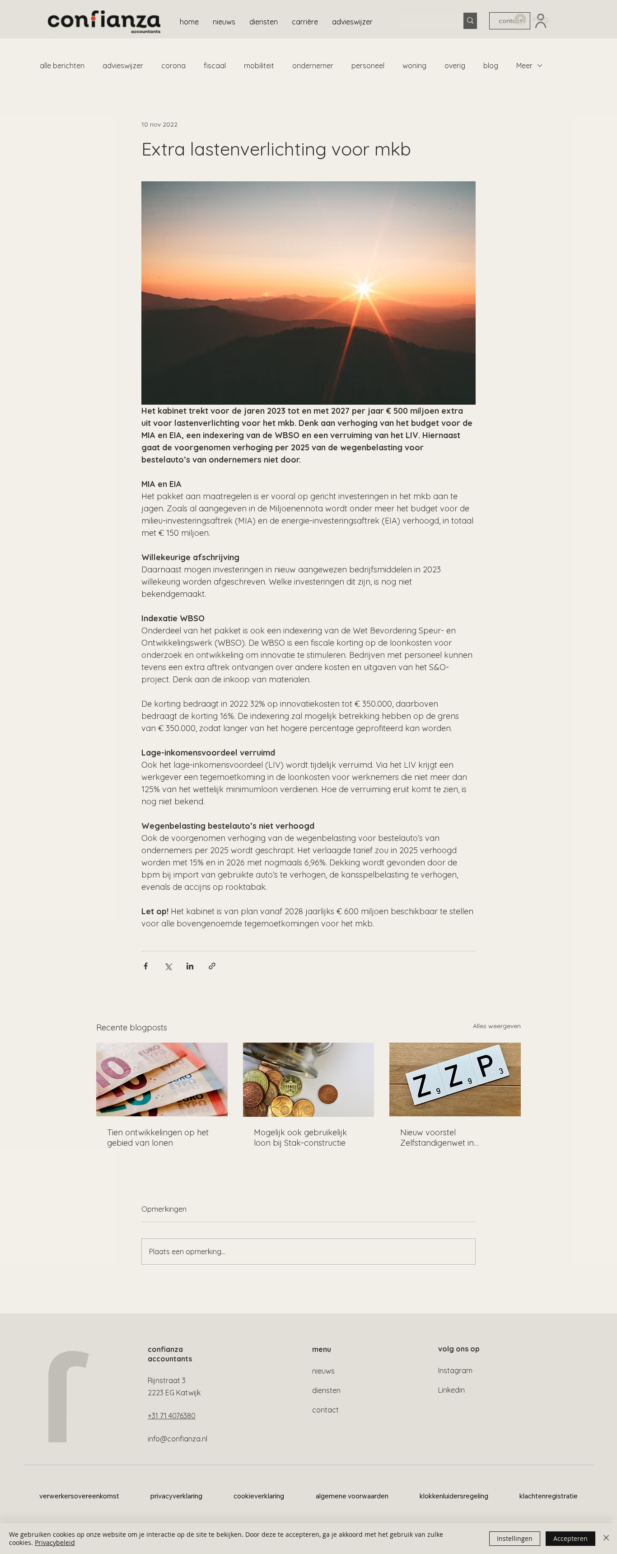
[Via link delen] (212, 966)
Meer (524, 65)
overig (454, 65)
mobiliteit (259, 65)
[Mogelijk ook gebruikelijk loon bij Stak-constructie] (308, 1080)
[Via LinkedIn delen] (190, 966)
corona (173, 65)
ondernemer (312, 65)
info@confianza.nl (177, 1438)
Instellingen (515, 1538)
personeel (367, 65)
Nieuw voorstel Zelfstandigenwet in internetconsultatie (437, 1137)
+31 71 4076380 (172, 1415)
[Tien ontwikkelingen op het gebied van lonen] (162, 1079)
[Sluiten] (606, 1538)
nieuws (323, 1370)
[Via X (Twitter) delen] (168, 966)
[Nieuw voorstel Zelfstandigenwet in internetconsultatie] (455, 1079)
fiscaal (215, 65)
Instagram (455, 1370)
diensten (326, 1390)
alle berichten (62, 65)
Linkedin (451, 1389)
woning (414, 65)
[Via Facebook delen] (145, 966)
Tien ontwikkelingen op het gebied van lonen (158, 1137)
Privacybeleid (55, 1542)
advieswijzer (123, 65)
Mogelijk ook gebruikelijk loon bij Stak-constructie (300, 1137)
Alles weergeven (497, 1026)
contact (325, 1409)
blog (490, 65)
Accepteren (570, 1538)
